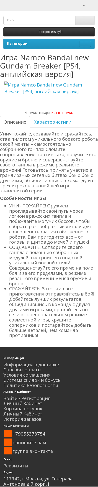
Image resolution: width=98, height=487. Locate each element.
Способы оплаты (22, 369)
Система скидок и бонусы (32, 380)
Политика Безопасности (30, 385)
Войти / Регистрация (26, 398)
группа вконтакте (33, 451)
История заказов (22, 419)
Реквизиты (15, 465)
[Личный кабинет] (81, 5)
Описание (15, 122)
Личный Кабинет (22, 403)
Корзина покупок (22, 408)
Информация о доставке (31, 364)
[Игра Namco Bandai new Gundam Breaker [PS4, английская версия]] (49, 88)
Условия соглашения (26, 375)
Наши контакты (16, 425)
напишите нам (29, 442)
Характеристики (52, 122)
